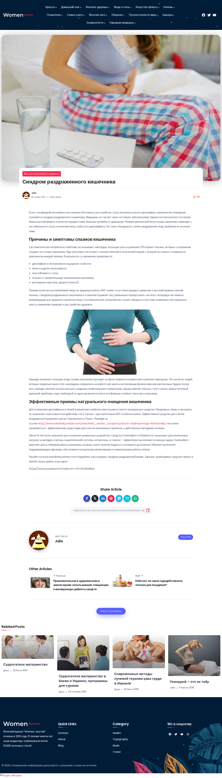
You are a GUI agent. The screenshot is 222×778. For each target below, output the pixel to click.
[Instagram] (187, 734)
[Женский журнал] (18, 15)
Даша (6, 670)
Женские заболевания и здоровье (41, 173)
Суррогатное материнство (25, 664)
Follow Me (186, 537)
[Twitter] (175, 734)
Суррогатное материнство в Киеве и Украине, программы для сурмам (83, 681)
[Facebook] (170, 734)
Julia (33, 193)
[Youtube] (181, 734)
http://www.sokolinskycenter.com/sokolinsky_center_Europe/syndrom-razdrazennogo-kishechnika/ (102, 423)
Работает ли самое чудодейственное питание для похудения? (159, 583)
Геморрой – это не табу (189, 681)
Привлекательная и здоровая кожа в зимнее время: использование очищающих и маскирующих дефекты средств (81, 585)
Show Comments (111, 611)
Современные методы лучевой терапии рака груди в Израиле (138, 678)
